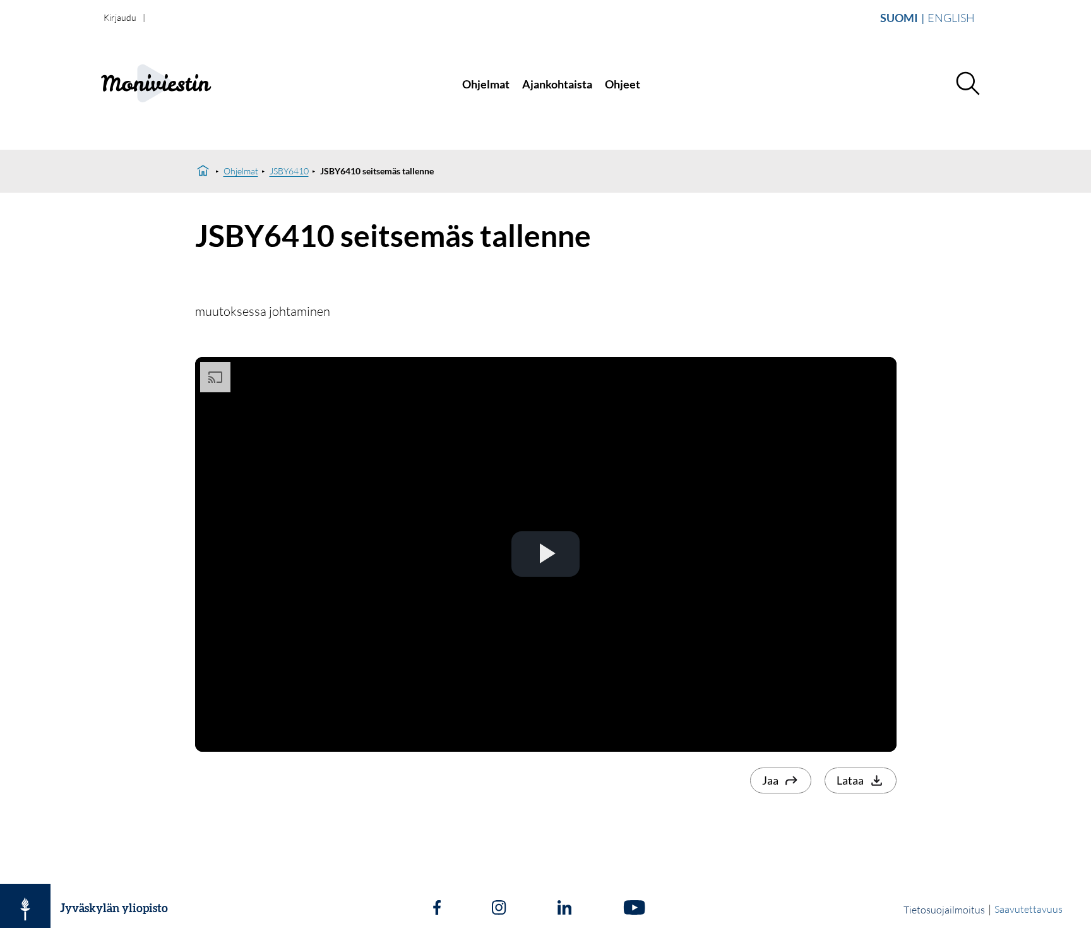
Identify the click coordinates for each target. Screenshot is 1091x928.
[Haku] (967, 84)
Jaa (770, 780)
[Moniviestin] (183, 84)
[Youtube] (634, 909)
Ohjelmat (486, 84)
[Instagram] (499, 909)
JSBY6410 (289, 171)
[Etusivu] (203, 171)
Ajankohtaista (557, 84)
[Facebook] (437, 909)
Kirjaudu (120, 17)
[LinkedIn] (564, 909)
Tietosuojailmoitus (944, 909)
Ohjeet (622, 84)
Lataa (850, 780)
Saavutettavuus (1028, 909)
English (951, 18)
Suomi (899, 18)
